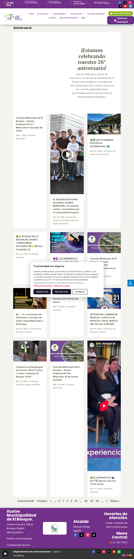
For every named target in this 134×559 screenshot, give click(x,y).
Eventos (52, 18)
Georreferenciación (68, 18)
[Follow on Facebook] (119, 2)
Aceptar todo (42, 292)
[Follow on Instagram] (130, 2)
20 (86, 501)
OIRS (83, 18)
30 (91, 501)
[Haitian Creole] (127, 555)
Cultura (27, 332)
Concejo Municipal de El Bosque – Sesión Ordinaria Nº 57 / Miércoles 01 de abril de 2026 (29, 124)
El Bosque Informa (69, 220)
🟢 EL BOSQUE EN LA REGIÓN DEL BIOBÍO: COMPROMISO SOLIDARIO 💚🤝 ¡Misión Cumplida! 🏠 (29, 243)
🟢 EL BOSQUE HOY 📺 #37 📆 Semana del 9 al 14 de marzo (103, 480)
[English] (123, 555)
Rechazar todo (61, 292)
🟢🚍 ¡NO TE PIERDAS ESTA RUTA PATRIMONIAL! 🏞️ (101, 143)
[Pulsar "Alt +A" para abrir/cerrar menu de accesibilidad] (130, 283)
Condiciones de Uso (18, 545)
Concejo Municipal (96, 14)
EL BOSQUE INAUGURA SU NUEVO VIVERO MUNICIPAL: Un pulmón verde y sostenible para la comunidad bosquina (66, 206)
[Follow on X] (124, 2)
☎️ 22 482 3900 (8, 4)
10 (76, 501)
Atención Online (122, 13)
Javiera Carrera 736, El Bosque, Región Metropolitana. (20, 528)
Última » (114, 501)
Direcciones (76, 14)
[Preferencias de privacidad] (5, 554)
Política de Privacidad (19, 538)
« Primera (42, 501)
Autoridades (59, 14)
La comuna (42, 14)
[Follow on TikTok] (120, 6)
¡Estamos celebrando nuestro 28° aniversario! (91, 59)
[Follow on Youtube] (125, 6)
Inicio (31, 14)
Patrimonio (104, 154)
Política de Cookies (62, 286)
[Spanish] (130, 555)
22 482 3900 (120, 542)
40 (97, 501)
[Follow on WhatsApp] (130, 6)
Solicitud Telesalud (122, 20)
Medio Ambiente (60, 223)
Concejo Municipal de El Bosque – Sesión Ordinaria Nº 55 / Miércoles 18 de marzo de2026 (66, 373)
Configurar (80, 292)
